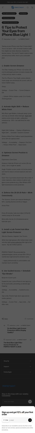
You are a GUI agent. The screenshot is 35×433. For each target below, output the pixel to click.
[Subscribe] (30, 420)
